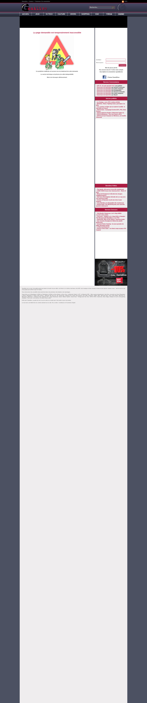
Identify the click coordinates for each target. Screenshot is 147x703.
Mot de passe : (100, 62)
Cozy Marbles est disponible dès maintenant (110, 203)
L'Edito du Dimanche (103, 227)
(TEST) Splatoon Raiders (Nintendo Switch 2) (110, 113)
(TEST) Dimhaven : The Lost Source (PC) (109, 114)
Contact (31, 1)
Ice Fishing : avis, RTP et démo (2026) (108, 102)
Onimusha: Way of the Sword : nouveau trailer (111, 219)
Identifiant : (99, 59)
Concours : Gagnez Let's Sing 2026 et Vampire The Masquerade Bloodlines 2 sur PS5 (110, 217)
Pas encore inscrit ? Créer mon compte (111, 70)
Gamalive (25, 1)
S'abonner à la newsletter (42, 1)
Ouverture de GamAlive (104, 87)
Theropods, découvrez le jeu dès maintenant (110, 189)
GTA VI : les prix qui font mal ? (106, 86)
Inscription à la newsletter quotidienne (111, 72)
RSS (126, 1)
